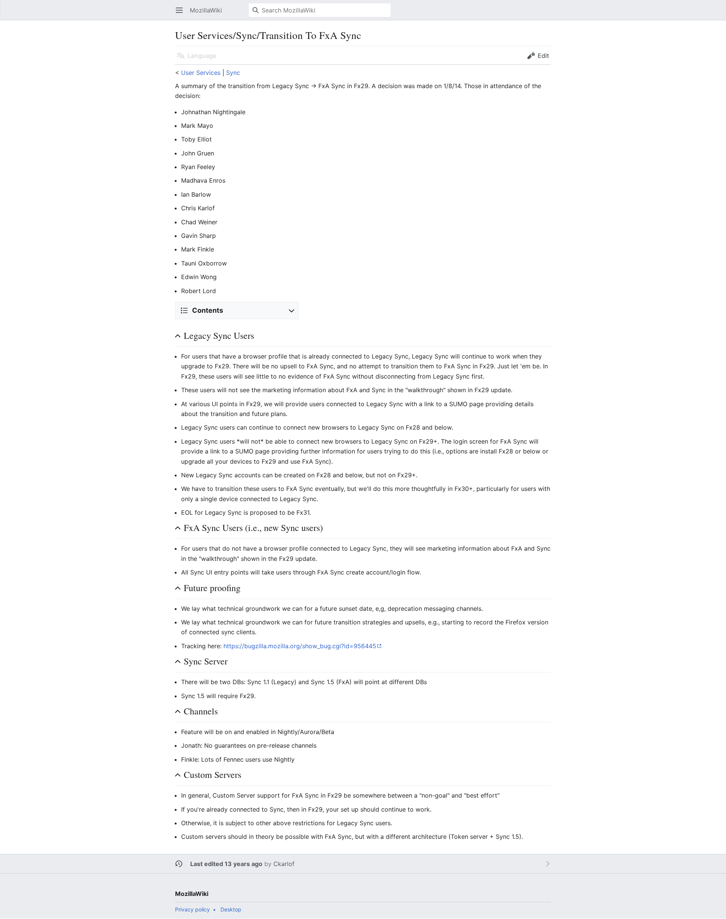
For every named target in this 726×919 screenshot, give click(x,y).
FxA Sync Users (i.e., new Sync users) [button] (253, 528)
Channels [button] (201, 711)
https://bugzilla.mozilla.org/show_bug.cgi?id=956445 (299, 646)
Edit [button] (543, 55)
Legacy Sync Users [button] (219, 336)
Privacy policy (192, 909)
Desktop (230, 909)
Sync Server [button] (206, 661)
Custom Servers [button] (212, 775)
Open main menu (181, 14)
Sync (233, 72)
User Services (200, 72)
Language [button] (202, 55)
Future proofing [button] (212, 588)
